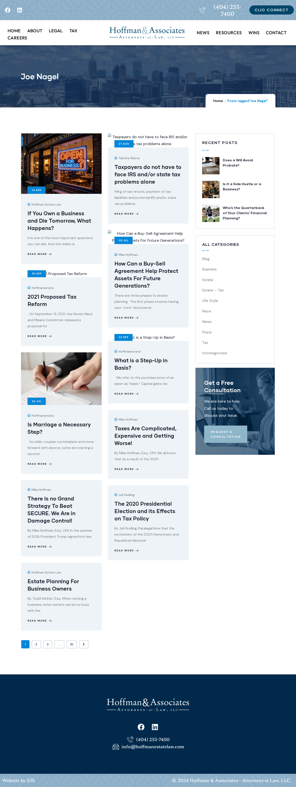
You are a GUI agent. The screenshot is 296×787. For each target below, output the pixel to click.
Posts (207, 332)
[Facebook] (7, 10)
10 (71, 644)
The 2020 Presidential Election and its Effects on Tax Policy (144, 510)
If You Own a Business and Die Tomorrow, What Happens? (59, 220)
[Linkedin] (19, 10)
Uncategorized (214, 353)
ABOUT (34, 30)
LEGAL (56, 30)
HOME (14, 30)
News (206, 321)
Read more (37, 254)
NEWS (203, 32)
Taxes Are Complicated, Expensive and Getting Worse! (145, 435)
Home (218, 101)
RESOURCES (229, 32)
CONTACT (276, 32)
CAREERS (17, 37)
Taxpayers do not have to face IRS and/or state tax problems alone (147, 174)
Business (209, 269)
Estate (207, 279)
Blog (206, 258)
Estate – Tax (213, 290)
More (206, 311)
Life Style (210, 300)
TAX (73, 30)
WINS (254, 32)
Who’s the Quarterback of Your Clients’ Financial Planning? (245, 213)
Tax (205, 342)
